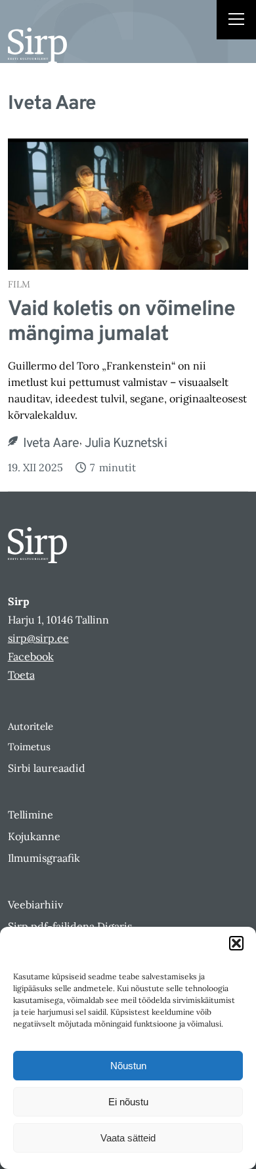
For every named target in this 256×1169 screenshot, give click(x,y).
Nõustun (128, 1065)
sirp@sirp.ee (38, 638)
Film (19, 284)
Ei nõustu (128, 1101)
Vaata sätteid (128, 1137)
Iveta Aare (51, 443)
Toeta (21, 674)
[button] (236, 943)
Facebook (31, 656)
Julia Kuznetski (126, 443)
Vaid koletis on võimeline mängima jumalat (121, 322)
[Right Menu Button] (236, 21)
